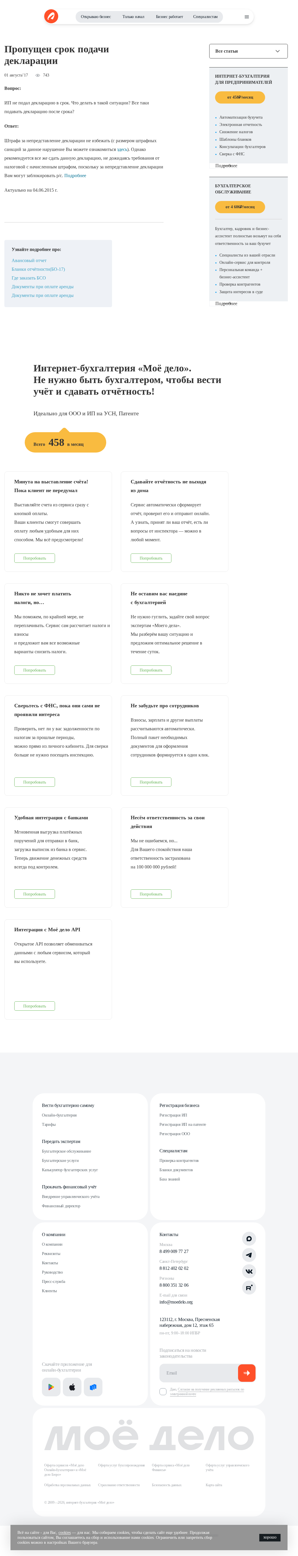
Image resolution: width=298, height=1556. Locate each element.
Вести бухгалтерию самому (68, 1105)
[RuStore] (93, 1387)
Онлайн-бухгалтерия (59, 1115)
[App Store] (72, 1387)
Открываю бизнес (96, 17)
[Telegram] (249, 1255)
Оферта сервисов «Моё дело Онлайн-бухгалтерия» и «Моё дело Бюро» (65, 1470)
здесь (122, 149)
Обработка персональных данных (67, 1485)
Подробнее (75, 175)
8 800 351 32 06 (173, 1285)
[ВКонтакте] (249, 1271)
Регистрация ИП (173, 1115)
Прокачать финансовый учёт (69, 1186)
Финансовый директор (61, 1206)
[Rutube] (249, 1288)
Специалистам (205, 17)
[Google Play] (51, 1387)
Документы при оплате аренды (43, 286)
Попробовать (34, 558)
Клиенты (49, 1291)
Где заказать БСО (29, 277)
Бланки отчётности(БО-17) (38, 269)
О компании (53, 1234)
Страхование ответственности (119, 1485)
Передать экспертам (61, 1141)
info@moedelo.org (176, 1301)
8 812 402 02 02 (173, 1268)
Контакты (50, 1263)
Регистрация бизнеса (179, 1105)
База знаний (169, 1179)
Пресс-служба (53, 1281)
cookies (64, 1532)
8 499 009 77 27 (173, 1251)
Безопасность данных (166, 1485)
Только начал (133, 17)
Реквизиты (51, 1253)
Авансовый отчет (29, 260)
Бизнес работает (169, 17)
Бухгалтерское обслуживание (66, 1151)
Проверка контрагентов (179, 1160)
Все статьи (226, 51)
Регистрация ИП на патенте (182, 1124)
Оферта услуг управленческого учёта (227, 1467)
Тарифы (48, 1124)
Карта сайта (214, 1485)
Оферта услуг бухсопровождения (121, 1465)
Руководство (52, 1272)
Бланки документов (176, 1170)
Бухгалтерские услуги (60, 1160)
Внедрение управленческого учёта (70, 1196)
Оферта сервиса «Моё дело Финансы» (171, 1467)
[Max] (249, 1239)
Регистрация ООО (174, 1134)
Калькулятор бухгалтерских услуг (70, 1170)
